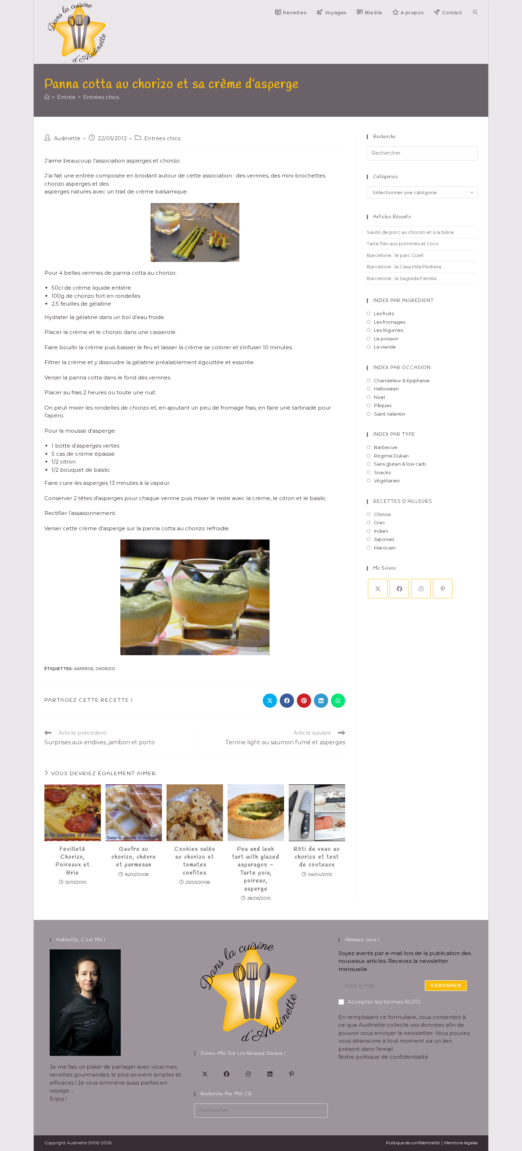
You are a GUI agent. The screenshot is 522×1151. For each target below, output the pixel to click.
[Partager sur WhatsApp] (338, 701)
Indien (381, 531)
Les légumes (388, 330)
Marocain (385, 547)
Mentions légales (461, 1142)
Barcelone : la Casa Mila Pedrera (404, 266)
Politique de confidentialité (413, 1142)
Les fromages (389, 322)
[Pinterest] (442, 588)
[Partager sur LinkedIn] (321, 701)
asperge (83, 668)
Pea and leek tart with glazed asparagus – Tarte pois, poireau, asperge (255, 869)
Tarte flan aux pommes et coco (403, 243)
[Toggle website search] (475, 12)
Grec (379, 522)
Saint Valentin (389, 414)
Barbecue (385, 447)
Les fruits (384, 313)
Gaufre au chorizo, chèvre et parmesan (134, 857)
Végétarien (387, 480)
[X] (377, 588)
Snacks (382, 472)
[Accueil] (47, 97)
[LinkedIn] (270, 1074)
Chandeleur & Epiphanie (402, 380)
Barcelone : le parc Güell (395, 255)
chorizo (105, 668)
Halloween (386, 388)
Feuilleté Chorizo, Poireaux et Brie (73, 861)
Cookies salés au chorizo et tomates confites (194, 861)
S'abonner (445, 985)
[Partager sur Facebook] (287, 701)
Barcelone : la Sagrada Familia (401, 278)
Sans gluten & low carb (400, 464)
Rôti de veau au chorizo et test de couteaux (317, 857)
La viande (385, 347)
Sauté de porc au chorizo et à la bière (410, 232)
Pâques (382, 405)
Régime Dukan (391, 456)
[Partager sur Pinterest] (304, 701)
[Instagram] (421, 588)
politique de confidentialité (392, 1056)
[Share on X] (270, 701)
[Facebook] (399, 588)
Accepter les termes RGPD (384, 1001)
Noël (379, 397)
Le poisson (386, 338)
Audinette (67, 138)
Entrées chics (101, 97)
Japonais (384, 539)
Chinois (382, 514)
